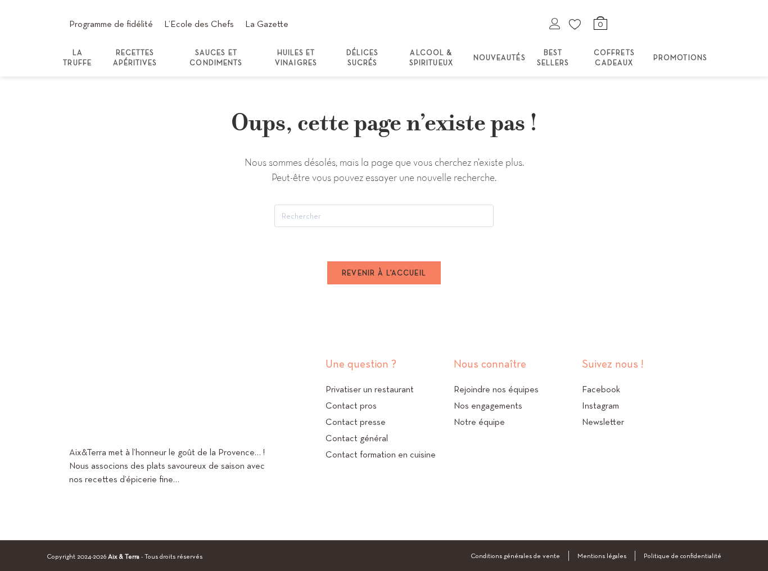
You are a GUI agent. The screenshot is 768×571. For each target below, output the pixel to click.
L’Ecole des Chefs (199, 24)
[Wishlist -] (575, 23)
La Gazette (266, 24)
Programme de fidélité (111, 24)
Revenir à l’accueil (384, 273)
